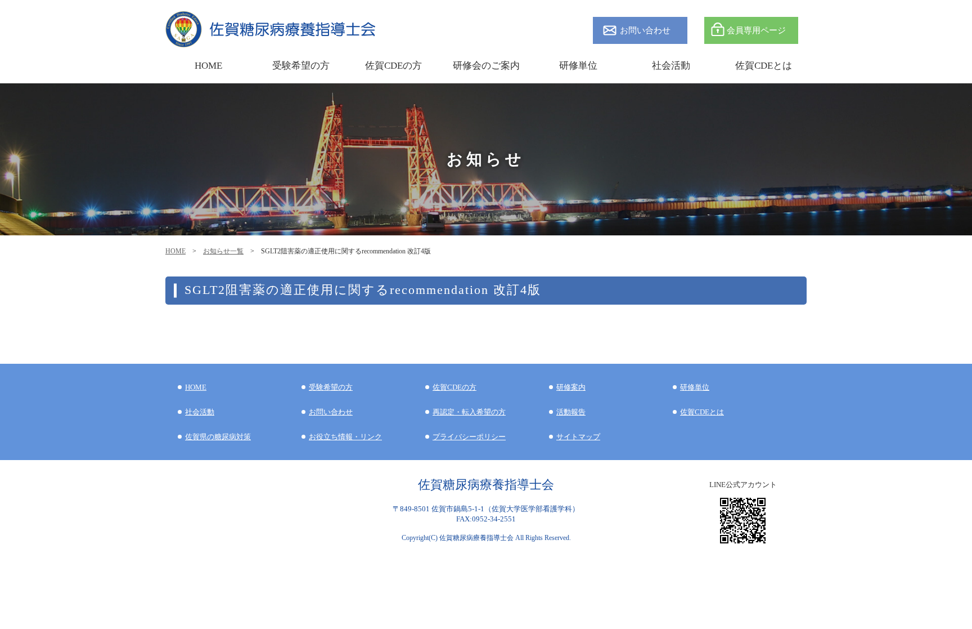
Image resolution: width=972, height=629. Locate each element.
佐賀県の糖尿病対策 (218, 436)
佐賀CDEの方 (454, 387)
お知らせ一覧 (223, 251)
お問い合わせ (645, 30)
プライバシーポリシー (469, 436)
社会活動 (199, 412)
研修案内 (571, 387)
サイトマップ (578, 436)
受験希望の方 (301, 65)
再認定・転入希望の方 (469, 412)
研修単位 (694, 387)
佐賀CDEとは (763, 65)
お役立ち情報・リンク (345, 436)
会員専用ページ (756, 30)
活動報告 (571, 412)
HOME (175, 251)
